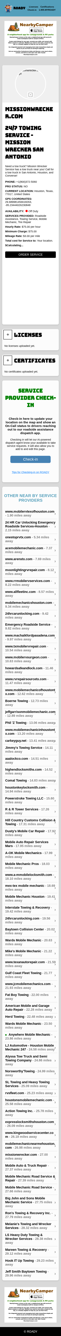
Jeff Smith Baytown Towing (30, 1273)
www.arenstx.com (30, 561)
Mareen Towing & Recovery (30, 1251)
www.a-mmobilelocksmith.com (30, 877)
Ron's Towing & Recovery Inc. (30, 1215)
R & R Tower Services (30, 811)
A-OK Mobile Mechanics (30, 855)
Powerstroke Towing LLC (30, 800)
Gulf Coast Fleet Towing (30, 975)
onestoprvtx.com (30, 539)
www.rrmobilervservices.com (30, 583)
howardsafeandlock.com (30, 670)
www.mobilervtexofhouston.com (30, 513)
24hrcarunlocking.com (30, 615)
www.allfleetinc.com (30, 594)
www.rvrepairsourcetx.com (30, 681)
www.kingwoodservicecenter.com (30, 1135)
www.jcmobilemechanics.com (30, 986)
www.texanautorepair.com (30, 964)
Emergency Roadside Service (30, 626)
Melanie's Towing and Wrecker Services (30, 1226)
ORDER (31, 254)
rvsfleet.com (30, 1093)
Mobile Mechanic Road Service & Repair (30, 1178)
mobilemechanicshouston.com (30, 604)
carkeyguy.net (30, 741)
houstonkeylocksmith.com (30, 789)
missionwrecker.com (30, 1156)
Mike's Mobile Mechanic (30, 953)
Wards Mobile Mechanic (30, 942)
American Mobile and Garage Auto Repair (30, 1007)
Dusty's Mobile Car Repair (30, 833)
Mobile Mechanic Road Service (30, 1189)
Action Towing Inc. (30, 1113)
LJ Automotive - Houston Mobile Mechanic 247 (30, 1047)
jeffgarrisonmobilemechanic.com (30, 714)
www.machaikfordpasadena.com (30, 637)
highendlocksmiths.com (30, 771)
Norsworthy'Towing (30, 1073)
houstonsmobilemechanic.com (30, 1102)
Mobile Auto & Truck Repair (30, 1167)
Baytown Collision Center (30, 931)
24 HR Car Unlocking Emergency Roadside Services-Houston (30, 526)
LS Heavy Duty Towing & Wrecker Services (30, 1239)
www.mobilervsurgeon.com (30, 659)
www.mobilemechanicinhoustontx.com (30, 731)
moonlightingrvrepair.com (30, 572)
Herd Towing (30, 1017)
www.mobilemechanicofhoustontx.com (30, 692)
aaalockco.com (30, 760)
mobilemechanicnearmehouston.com (30, 1145)
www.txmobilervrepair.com (30, 648)
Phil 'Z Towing (30, 723)
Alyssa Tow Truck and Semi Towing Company (30, 1060)
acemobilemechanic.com (30, 550)
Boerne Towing (30, 703)
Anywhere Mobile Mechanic (30, 1036)
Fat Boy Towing (30, 997)
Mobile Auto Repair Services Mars (30, 844)
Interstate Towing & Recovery (30, 909)
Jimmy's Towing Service (30, 749)
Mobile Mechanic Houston (30, 898)
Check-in (30, 459)
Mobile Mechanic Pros (30, 866)
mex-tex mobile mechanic (30, 887)
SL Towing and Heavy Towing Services (30, 1084)
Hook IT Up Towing (30, 1262)
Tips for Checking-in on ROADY (30, 472)
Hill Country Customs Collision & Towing (30, 822)
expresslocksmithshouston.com (30, 1124)
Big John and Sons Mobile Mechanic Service (30, 1202)
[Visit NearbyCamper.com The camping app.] (30, 38)
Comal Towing (30, 780)
